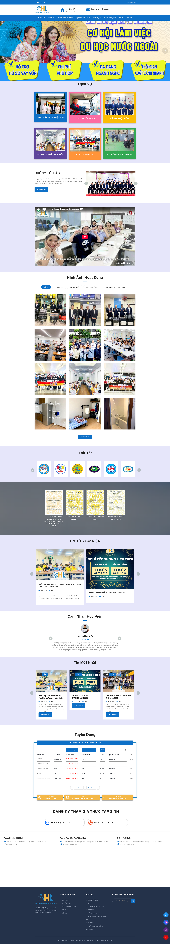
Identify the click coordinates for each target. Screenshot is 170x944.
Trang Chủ (41, 18)
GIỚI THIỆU (51, 18)
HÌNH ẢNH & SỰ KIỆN (110, 18)
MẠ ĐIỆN (39, 773)
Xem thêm (40, 189)
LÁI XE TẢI (40, 758)
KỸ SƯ (90, 903)
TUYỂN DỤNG (97, 18)
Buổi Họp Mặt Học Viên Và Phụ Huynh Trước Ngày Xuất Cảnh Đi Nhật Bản (60, 585)
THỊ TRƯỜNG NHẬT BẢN (65, 18)
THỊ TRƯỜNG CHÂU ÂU (83, 18)
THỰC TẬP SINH (93, 900)
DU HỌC (90, 923)
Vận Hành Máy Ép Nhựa (43, 778)
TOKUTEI (91, 910)
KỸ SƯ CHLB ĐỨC (94, 913)
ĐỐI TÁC (121, 18)
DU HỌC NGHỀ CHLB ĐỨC (96, 906)
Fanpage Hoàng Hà (117, 798)
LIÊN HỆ (129, 18)
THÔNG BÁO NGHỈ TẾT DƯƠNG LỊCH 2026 (107, 592)
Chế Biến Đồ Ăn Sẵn (42, 763)
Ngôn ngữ (130, 2)
